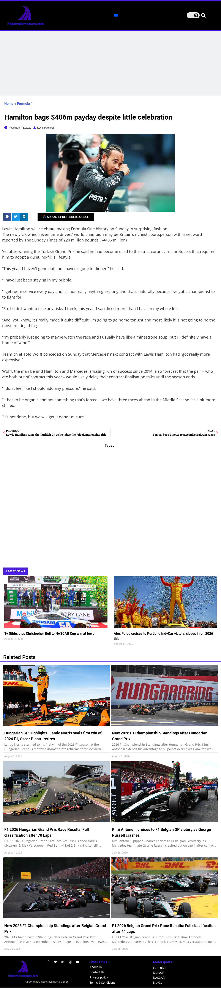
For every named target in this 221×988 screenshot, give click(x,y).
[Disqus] (110, 505)
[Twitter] (55, 962)
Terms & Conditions (102, 982)
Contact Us (97, 972)
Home (9, 104)
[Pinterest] (70, 962)
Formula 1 (25, 104)
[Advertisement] (110, 63)
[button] (116, 15)
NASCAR (159, 977)
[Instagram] (62, 962)
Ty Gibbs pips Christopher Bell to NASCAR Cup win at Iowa (49, 633)
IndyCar (158, 982)
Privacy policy (99, 977)
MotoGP (158, 972)
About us (96, 967)
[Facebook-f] (48, 962)
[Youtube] (77, 962)
